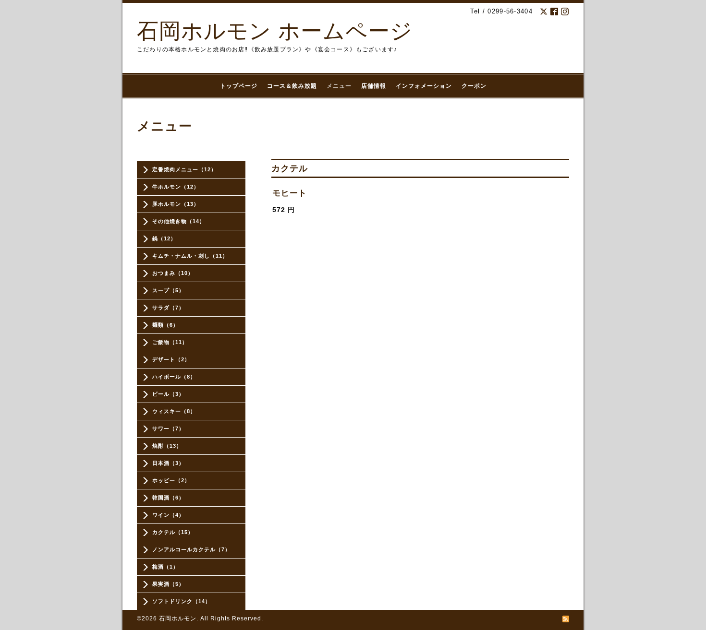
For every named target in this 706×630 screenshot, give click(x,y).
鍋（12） (164, 238)
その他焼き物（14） (178, 221)
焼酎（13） (167, 446)
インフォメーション (424, 86)
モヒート (289, 193)
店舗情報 (373, 86)
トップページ (238, 86)
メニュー (339, 86)
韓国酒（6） (168, 497)
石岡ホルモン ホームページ (275, 31)
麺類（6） (165, 325)
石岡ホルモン (177, 618)
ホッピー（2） (171, 480)
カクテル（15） (173, 532)
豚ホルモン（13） (175, 204)
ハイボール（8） (174, 377)
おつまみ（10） (173, 273)
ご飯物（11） (170, 342)
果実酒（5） (168, 584)
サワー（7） (168, 428)
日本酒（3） (168, 463)
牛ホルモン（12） (175, 187)
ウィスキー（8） (174, 411)
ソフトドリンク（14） (181, 601)
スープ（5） (168, 290)
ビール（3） (168, 394)
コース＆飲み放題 (292, 86)
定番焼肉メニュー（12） (184, 169)
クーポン (474, 86)
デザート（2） (171, 359)
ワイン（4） (168, 515)
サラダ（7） (168, 307)
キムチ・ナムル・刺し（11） (190, 256)
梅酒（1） (165, 567)
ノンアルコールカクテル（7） (191, 549)
